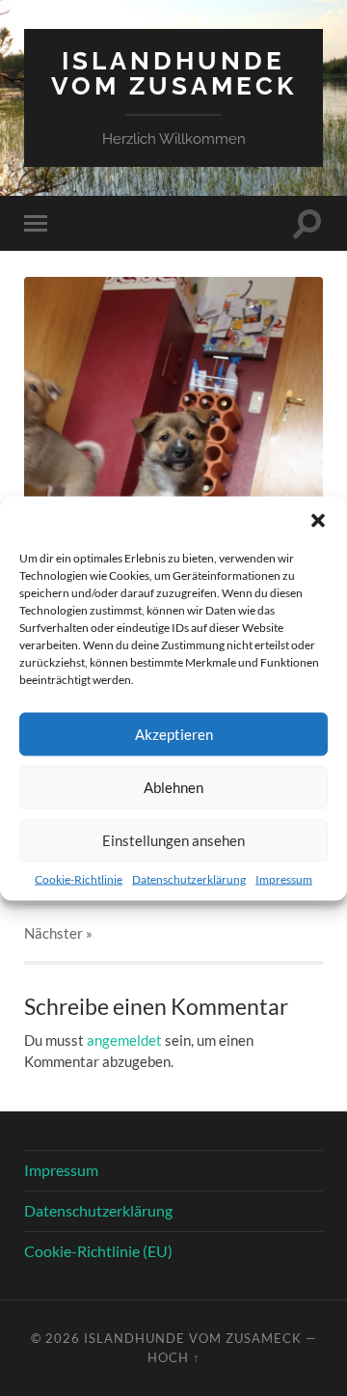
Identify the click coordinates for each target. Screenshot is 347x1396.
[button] (318, 520)
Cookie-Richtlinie (78, 878)
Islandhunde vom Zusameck (174, 72)
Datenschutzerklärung (189, 878)
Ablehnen (173, 787)
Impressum (283, 878)
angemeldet (124, 1040)
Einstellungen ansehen (173, 840)
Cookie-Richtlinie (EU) (98, 1251)
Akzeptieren (174, 734)
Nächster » (58, 933)
